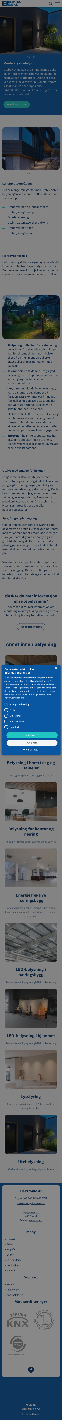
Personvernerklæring (14, 697)
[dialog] (31, 710)
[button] (31, 750)
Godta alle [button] (32, 735)
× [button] (56, 668)
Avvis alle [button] (32, 742)
